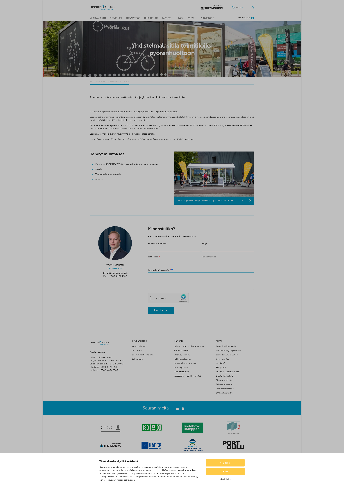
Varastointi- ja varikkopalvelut (187, 376)
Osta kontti (116, 18)
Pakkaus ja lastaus (182, 359)
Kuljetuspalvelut (181, 367)
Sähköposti (153, 257)
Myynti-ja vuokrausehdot (227, 372)
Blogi (180, 18)
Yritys (191, 18)
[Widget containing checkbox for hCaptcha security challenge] (168, 298)
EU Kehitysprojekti (224, 393)
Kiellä (225, 472)
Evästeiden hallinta (224, 376)
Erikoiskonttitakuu (224, 384)
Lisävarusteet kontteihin (143, 355)
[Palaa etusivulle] (91, 82)
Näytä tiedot (225, 479)
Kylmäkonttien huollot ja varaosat (189, 346)
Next (250, 201)
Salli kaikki (225, 463)
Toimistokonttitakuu (225, 388)
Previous (246, 201)
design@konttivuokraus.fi (115, 273)
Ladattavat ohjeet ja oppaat (228, 350)
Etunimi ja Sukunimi (157, 243)
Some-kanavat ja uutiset (227, 355)
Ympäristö (220, 363)
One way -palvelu (182, 355)
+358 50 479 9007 (117, 276)
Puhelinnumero (209, 257)
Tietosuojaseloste (224, 380)
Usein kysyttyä (222, 359)
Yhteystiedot (207, 18)
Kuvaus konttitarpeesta (158, 270)
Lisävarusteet (133, 18)
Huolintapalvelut (181, 372)
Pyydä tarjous (139, 340)
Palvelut (166, 18)
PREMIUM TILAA (114, 164)
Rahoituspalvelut (181, 350)
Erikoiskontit (151, 18)
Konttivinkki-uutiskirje (226, 346)
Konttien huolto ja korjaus (185, 363)
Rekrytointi (221, 367)
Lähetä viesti (161, 310)
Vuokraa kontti (98, 18)
